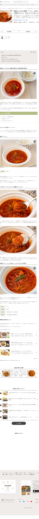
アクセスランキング (19, 474)
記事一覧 (37, 499)
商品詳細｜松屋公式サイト (4, 319)
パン (31, 4)
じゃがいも (27, 4)
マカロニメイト (11, 474)
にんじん (24, 4)
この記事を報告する (35, 358)
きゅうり (15, 4)
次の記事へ (28, 31)
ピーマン (8, 4)
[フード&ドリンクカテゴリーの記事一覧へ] (15, 22)
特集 (3, 474)
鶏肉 (33, 4)
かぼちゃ (11, 4)
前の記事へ (9, 31)
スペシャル (25, 474)
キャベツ (18, 4)
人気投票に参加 (31, 474)
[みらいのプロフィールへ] (19, 37)
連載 (6, 474)
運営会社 (37, 502)
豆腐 (21, 4)
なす (5, 4)
